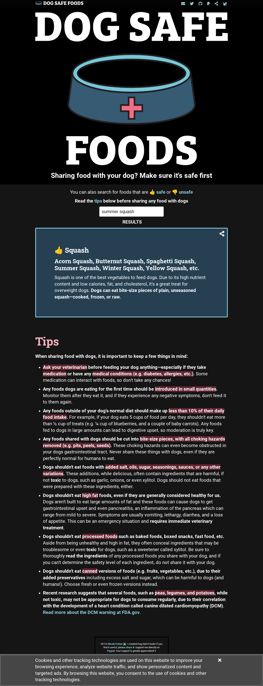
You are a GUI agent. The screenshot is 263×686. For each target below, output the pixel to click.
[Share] (216, 3)
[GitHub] (200, 3)
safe (157, 192)
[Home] (59, 3)
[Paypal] (208, 3)
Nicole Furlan (117, 643)
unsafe (182, 192)
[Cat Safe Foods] (225, 3)
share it (130, 647)
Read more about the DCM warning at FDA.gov (91, 612)
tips (98, 201)
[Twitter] (192, 3)
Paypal (111, 650)
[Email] (183, 3)
